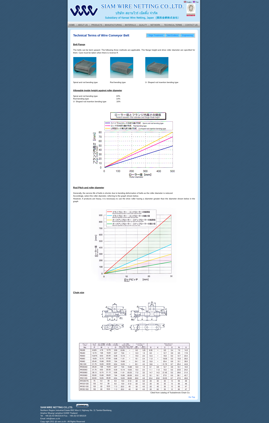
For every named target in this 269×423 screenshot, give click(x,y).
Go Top (192, 397)
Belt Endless (172, 35)
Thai (196, 2)
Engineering (187, 35)
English (189, 2)
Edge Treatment (156, 35)
